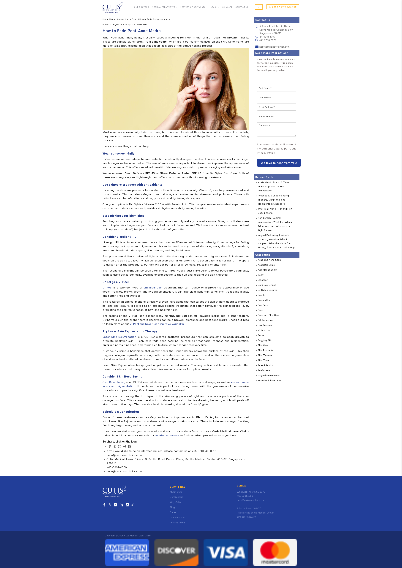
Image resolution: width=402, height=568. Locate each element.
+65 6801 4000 (266, 36)
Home (106, 19)
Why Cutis (175, 502)
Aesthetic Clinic (266, 265)
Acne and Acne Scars (127, 19)
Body (260, 275)
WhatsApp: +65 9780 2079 (251, 491)
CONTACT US (242, 7)
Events (261, 295)
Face (260, 310)
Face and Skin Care (269, 315)
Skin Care (263, 345)
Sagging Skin (265, 340)
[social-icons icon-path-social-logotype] (132, 505)
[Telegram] (124, 446)
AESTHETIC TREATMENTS (193, 7)
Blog (112, 19)
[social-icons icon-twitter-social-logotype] (110, 505)
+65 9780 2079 (268, 40)
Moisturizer (264, 330)
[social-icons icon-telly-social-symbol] (115, 505)
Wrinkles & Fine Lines (269, 380)
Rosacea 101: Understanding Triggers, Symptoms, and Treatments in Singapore (273, 199)
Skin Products (265, 350)
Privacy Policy (177, 522)
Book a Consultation (284, 7)
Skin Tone (263, 360)
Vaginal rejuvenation (269, 375)
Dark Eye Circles (267, 285)
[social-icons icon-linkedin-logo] (121, 505)
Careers (174, 512)
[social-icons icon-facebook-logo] (104, 505)
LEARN (214, 7)
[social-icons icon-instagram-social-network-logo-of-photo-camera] (127, 505)
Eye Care (263, 305)
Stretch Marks (265, 365)
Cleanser (263, 280)
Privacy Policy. (266, 152)
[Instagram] (119, 446)
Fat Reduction (265, 320)
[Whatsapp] (115, 446)
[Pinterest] (110, 446)
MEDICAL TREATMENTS (163, 7)
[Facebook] (129, 446)
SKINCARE (227, 7)
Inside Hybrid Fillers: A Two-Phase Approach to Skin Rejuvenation (273, 186)
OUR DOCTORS (141, 7)
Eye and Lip (264, 300)
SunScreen (264, 370)
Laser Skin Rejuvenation (119, 336)
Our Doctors (176, 497)
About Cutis (176, 492)
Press (261, 335)
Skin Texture (265, 355)
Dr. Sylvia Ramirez (267, 290)
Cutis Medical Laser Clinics (124, 459)
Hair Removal (265, 325)
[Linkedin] (105, 446)
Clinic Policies (177, 517)
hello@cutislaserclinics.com (124, 455)
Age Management (267, 270)
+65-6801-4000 (202, 451)
